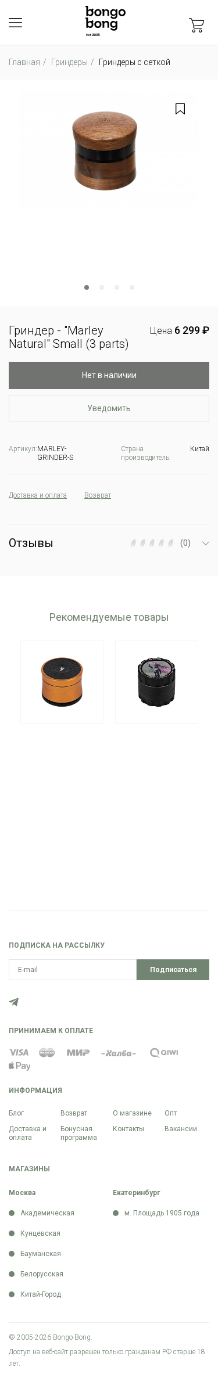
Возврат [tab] (97, 495)
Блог (16, 1113)
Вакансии (181, 1129)
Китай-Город (40, 1294)
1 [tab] (86, 287)
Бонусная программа (78, 1133)
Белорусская (41, 1274)
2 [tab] (101, 287)
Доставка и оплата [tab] (38, 495)
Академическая (47, 1213)
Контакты (128, 1129)
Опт (171, 1113)
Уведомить (109, 408)
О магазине (132, 1113)
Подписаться (173, 970)
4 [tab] (132, 287)
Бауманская (40, 1254)
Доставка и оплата (28, 1133)
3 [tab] (117, 287)
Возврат (73, 1113)
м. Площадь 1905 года (161, 1213)
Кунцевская (40, 1233)
